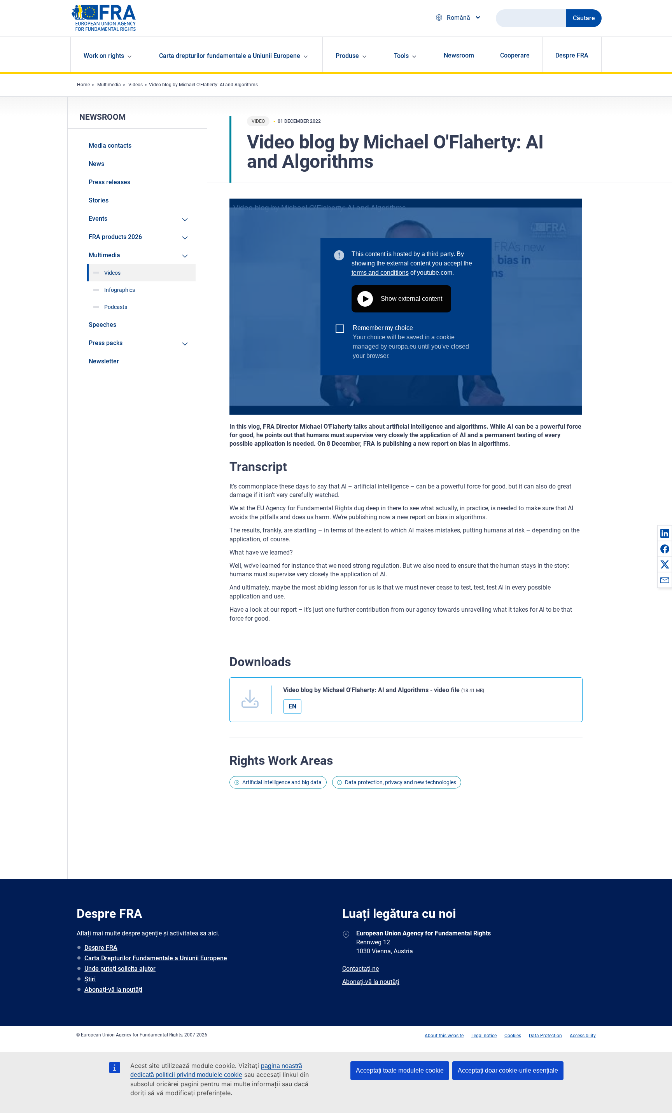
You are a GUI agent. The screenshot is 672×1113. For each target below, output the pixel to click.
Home (83, 84)
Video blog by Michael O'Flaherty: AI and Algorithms (203, 84)
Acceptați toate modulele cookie (400, 1070)
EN (292, 706)
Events (98, 218)
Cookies (512, 1035)
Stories (98, 200)
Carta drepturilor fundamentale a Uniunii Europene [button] (229, 55)
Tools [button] (401, 55)
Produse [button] (347, 55)
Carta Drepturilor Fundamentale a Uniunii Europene (155, 958)
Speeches (102, 324)
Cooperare (515, 55)
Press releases (109, 182)
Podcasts (115, 307)
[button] (665, 533)
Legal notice (484, 1035)
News (96, 163)
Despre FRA (571, 55)
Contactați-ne (360, 968)
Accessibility (583, 1035)
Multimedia (109, 84)
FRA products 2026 (115, 237)
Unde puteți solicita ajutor (120, 968)
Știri (90, 979)
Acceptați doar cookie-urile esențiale (508, 1070)
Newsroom (459, 55)
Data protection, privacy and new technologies (400, 782)
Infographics (119, 290)
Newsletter (104, 361)
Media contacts (110, 145)
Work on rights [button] (104, 55)
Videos (135, 84)
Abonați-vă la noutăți (113, 989)
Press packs (105, 343)
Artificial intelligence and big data (282, 782)
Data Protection (545, 1035)
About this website (444, 1035)
